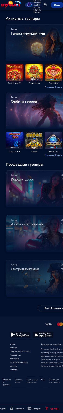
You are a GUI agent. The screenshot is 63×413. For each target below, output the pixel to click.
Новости (13, 347)
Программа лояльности (20, 351)
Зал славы (14, 358)
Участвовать (15, 80)
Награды (14, 369)
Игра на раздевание (19, 362)
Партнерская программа (32, 379)
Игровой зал (15, 355)
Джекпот (13, 366)
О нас (12, 344)
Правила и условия (7, 379)
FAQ (43, 379)
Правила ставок (18, 379)
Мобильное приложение (54, 379)
